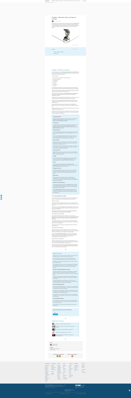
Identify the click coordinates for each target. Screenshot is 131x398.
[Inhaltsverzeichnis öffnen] (129, 390)
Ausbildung (75, 367)
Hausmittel (46, 371)
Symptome (46, 379)
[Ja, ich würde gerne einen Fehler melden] (72, 356)
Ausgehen (70, 365)
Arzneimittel (46, 367)
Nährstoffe (52, 368)
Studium (75, 368)
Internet (71, 259)
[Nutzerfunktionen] (85, 1)
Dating (64, 366)
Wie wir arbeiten (84, 372)
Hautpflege (58, 370)
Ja (54, 311)
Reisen (70, 371)
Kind (63, 374)
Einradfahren (51, 2)
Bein (57, 216)
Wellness (46, 381)
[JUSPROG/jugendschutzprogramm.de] (78, 385)
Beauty (62, 0)
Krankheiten (46, 373)
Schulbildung (64, 377)
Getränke (52, 366)
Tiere (69, 373)
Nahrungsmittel (53, 369)
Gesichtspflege (59, 367)
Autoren (83, 371)
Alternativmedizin (47, 365)
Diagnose (46, 369)
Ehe (63, 367)
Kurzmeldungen (75, 0)
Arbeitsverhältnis (76, 366)
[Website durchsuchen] (83, 1)
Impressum (78, 393)
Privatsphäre (84, 393)
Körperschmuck (59, 372)
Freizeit (70, 366)
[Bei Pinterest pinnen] (1, 199)
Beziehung (64, 365)
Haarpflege (58, 368)
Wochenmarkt (55, 259)
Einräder (57, 202)
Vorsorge (46, 380)
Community (83, 365)
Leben (64, 376)
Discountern (75, 240)
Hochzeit (64, 368)
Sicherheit (69, 295)
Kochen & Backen (53, 367)
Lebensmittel (61, 258)
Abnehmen (52, 365)
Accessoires (58, 365)
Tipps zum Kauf (55, 53)
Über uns (83, 369)
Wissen (75, 370)
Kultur (70, 370)
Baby (63, 373)
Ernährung (56, 0)
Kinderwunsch (65, 375)
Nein (55, 312)
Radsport (48, 2)
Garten (70, 367)
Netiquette (83, 367)
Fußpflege (58, 366)
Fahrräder (60, 264)
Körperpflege (59, 371)
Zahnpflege (58, 379)
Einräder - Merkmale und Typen (58, 51)
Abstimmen (55, 314)
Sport (59, 0)
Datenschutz (81, 393)
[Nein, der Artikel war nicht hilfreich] (60, 356)
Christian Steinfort (55, 344)
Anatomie (46, 366)
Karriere (72, 0)
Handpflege (58, 369)
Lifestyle (69, 0)
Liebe (64, 0)
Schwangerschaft (65, 378)
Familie (66, 0)
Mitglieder (83, 366)
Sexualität (64, 369)
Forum (79, 0)
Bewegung (52, 373)
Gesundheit (53, 0)
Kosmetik (58, 373)
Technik (70, 372)
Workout (52, 374)
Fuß (66, 126)
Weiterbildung (76, 369)
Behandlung (46, 368)
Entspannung (46, 370)
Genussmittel (71, 368)
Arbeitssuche (76, 365)
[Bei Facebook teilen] (1, 195)
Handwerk (70, 369)
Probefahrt (66, 294)
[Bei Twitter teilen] (1, 197)
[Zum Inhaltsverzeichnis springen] (65, 249)
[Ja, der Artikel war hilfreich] (57, 356)
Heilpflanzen (46, 372)
